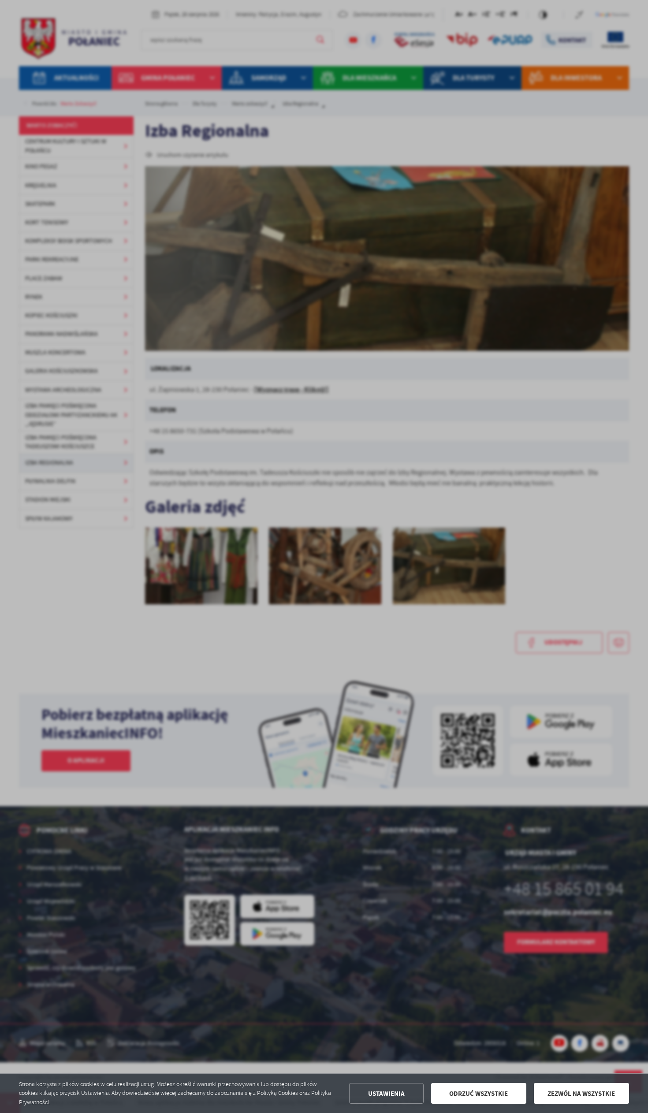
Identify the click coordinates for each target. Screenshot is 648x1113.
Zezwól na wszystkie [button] (581, 1093)
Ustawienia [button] (386, 1093)
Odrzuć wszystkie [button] (478, 1093)
